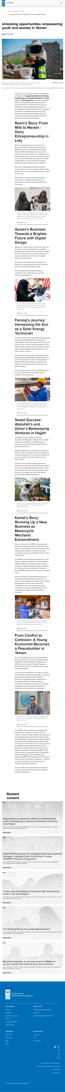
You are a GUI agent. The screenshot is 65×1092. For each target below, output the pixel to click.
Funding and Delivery (11, 1022)
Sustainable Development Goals (42, 1010)
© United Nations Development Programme (17, 1083)
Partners (7, 1019)
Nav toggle (61, 3)
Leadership (8, 1013)
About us (7, 1010)
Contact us (36, 1035)
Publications (8, 1038)
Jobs (34, 1038)
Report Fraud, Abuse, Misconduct (50, 1063)
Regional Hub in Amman (12, 1016)
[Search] (59, 1052)
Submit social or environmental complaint (48, 1066)
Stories (23, 11)
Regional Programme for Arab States (43, 1016)
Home (8, 11)
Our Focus (36, 1013)
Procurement (37, 1041)
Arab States (10, 3)
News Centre (9, 1035)
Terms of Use (56, 1073)
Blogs (6, 1041)
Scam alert (57, 1069)
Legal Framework (10, 1025)
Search (59, 3)
